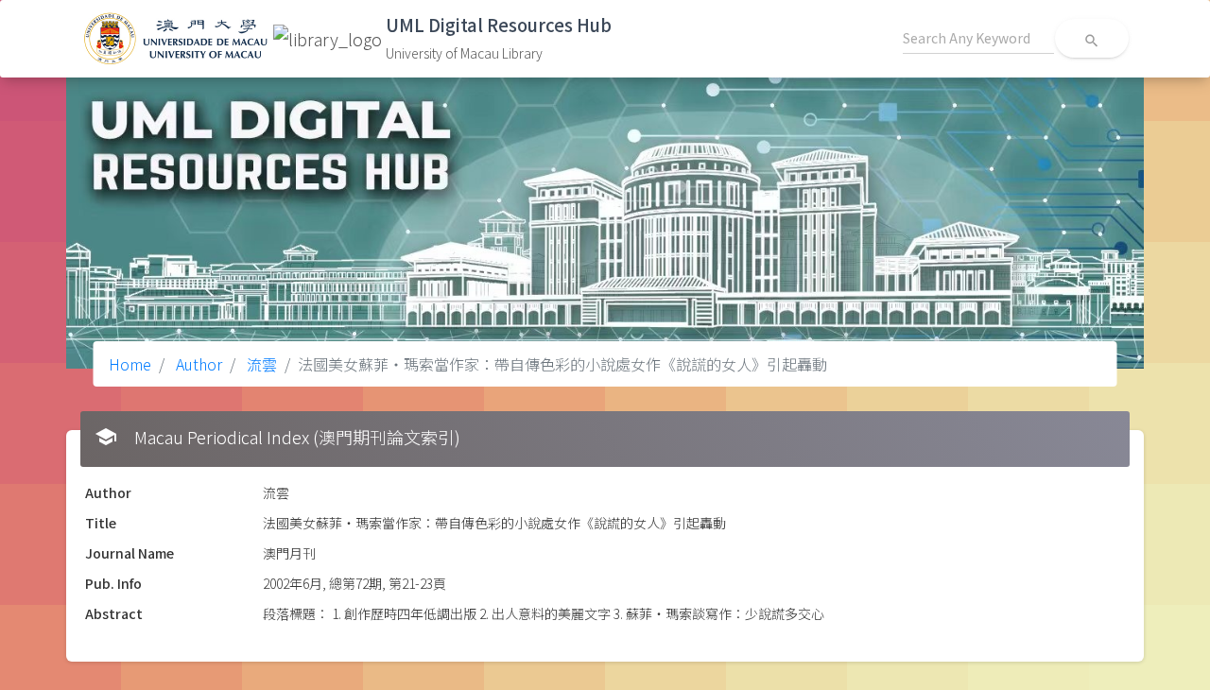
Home (130, 364)
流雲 (260, 364)
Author (197, 364)
